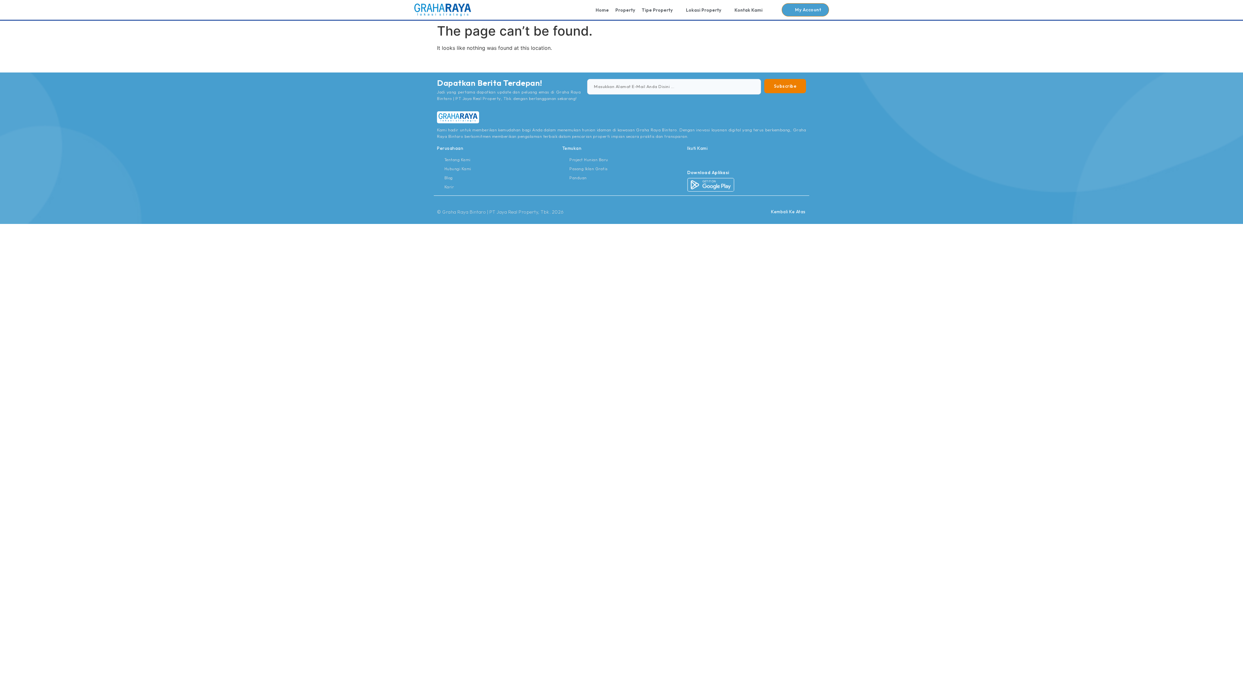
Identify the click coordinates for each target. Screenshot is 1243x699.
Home (602, 10)
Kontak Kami (748, 10)
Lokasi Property (703, 10)
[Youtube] (705, 159)
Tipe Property (657, 10)
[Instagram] (690, 159)
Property (625, 10)
